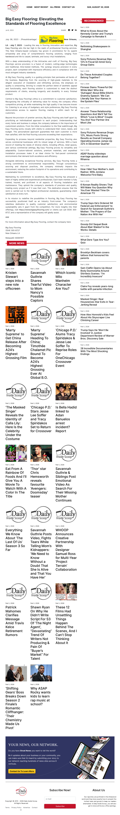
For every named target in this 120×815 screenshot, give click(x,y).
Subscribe (60, 806)
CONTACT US (68, 7)
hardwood (10, 56)
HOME (29, 7)
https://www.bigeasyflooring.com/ (34, 210)
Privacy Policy (16, 807)
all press (55, 7)
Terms (7, 807)
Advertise (26, 807)
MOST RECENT (41, 7)
